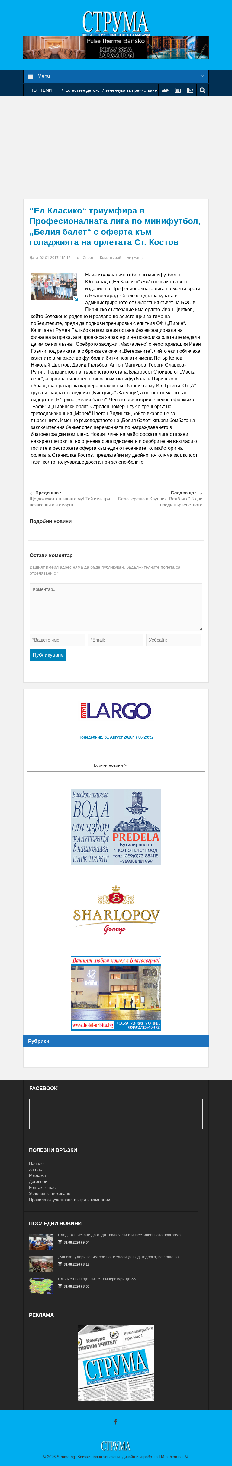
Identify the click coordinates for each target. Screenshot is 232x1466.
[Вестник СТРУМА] (116, 23)
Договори (38, 1181)
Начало (36, 1163)
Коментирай (110, 258)
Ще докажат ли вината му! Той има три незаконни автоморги (70, 498)
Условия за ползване (49, 1193)
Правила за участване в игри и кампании (69, 1199)
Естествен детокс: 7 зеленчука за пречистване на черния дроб (127, 90)
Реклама (37, 1175)
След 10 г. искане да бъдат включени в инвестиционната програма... (121, 1235)
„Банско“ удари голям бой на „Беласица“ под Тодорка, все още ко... (120, 1257)
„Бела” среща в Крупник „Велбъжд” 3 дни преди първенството (159, 498)
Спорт (88, 258)
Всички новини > (110, 765)
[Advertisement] (116, 148)
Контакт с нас (42, 1187)
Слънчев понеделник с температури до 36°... (99, 1279)
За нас (35, 1169)
